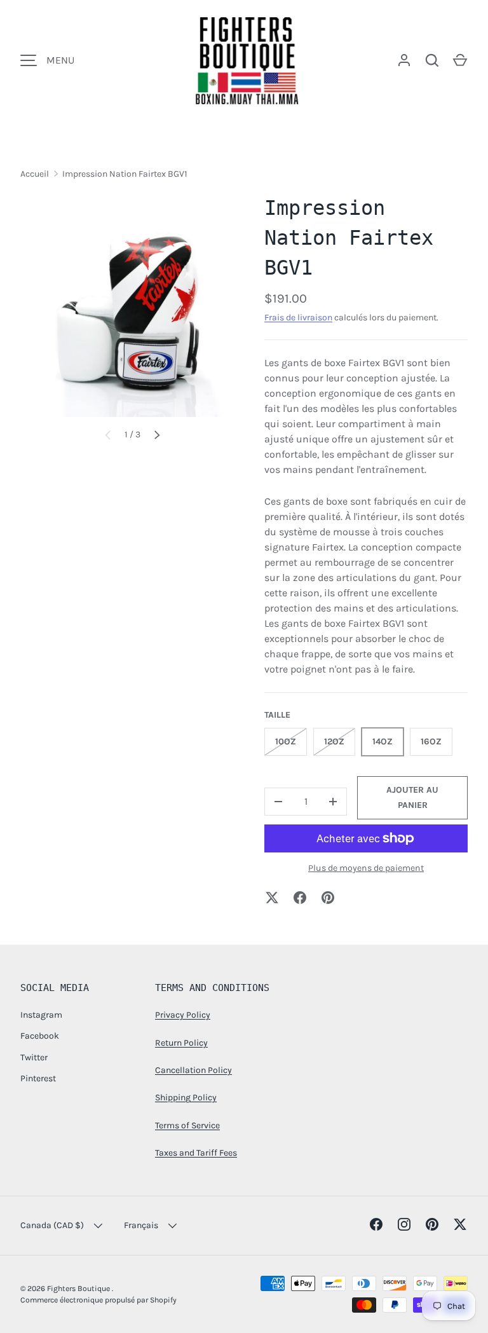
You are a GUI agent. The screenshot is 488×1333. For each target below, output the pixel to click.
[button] (460, 60)
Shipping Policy (186, 1097)
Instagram (41, 1014)
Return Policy (181, 1042)
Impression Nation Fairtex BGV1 (124, 173)
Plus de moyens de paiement (366, 868)
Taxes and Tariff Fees (196, 1152)
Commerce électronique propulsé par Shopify (98, 1299)
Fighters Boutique (79, 1288)
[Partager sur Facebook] (300, 898)
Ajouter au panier (412, 797)
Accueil (34, 173)
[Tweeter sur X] (272, 898)
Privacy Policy (182, 1014)
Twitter (34, 1057)
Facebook (39, 1035)
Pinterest (38, 1078)
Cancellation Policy (193, 1070)
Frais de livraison (298, 317)
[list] (132, 305)
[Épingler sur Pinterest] (328, 898)
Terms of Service (187, 1125)
